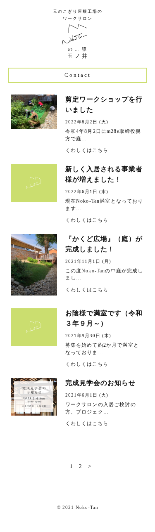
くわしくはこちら (86, 150)
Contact (77, 75)
